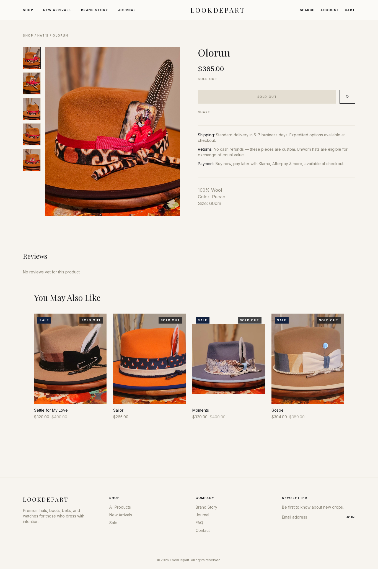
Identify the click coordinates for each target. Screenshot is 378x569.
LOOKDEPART (217, 10)
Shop (28, 10)
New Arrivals (57, 10)
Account (329, 10)
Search (307, 10)
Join (350, 517)
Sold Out (267, 97)
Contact (203, 530)
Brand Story (94, 10)
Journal (127, 10)
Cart (350, 10)
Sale (113, 522)
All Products (120, 507)
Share (204, 112)
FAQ (199, 522)
